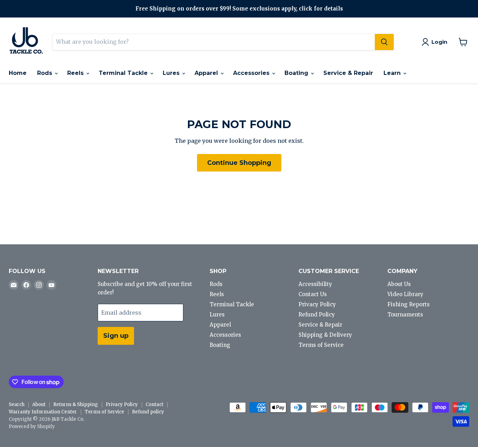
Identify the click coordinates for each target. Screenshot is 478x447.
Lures (172, 73)
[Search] (384, 42)
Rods (45, 73)
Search (16, 404)
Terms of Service (321, 345)
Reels (76, 73)
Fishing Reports (408, 304)
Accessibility (315, 284)
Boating (297, 73)
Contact (154, 404)
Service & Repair (348, 73)
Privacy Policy (317, 304)
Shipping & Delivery (325, 334)
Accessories (252, 73)
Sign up (115, 336)
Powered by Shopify (32, 426)
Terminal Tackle (124, 73)
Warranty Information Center (43, 412)
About (38, 404)
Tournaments (405, 314)
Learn (393, 73)
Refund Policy (316, 314)
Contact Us (312, 294)
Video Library (405, 294)
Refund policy (148, 412)
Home (18, 73)
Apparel (207, 73)
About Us (399, 284)
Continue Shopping (239, 163)
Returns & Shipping (75, 404)
